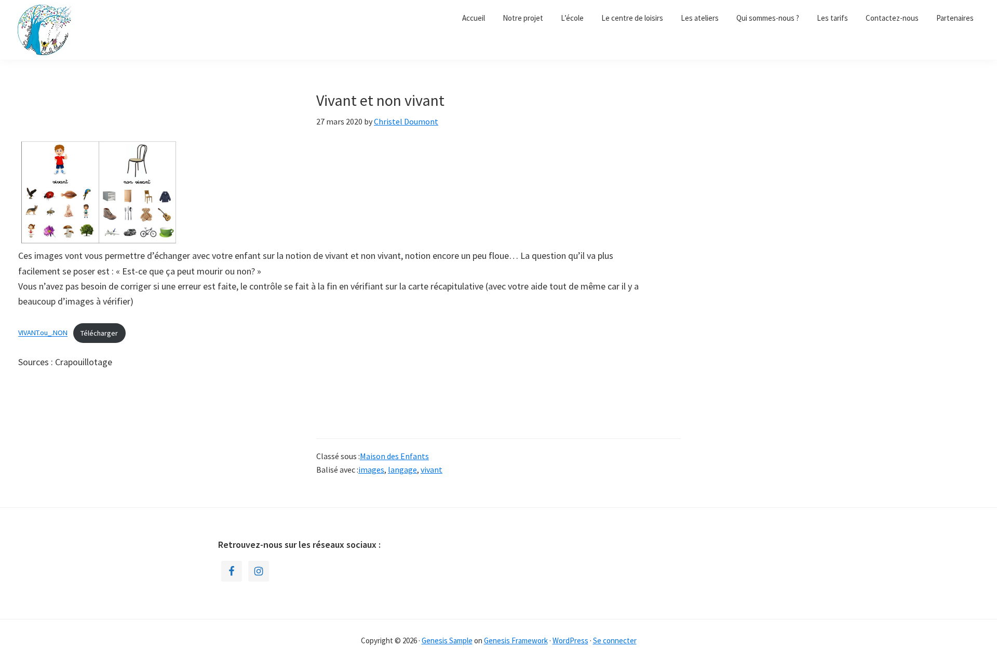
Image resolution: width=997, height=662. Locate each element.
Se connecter (615, 640)
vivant (431, 469)
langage (402, 469)
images (371, 469)
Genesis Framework (516, 640)
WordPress (570, 640)
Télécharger (99, 333)
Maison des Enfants (394, 456)
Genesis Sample (447, 640)
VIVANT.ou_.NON (43, 333)
